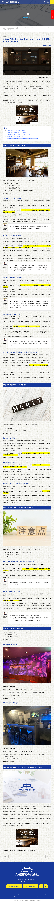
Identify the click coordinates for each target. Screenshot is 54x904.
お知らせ (33, 895)
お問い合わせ (39, 897)
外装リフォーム (28, 893)
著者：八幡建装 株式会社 (45, 45)
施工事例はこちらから (9, 698)
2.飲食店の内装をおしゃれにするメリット (18, 132)
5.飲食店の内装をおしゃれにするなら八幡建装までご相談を (22, 138)
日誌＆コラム (11, 28)
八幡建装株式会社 (10, 687)
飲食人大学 (33, 850)
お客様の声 (18, 895)
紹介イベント (26, 895)
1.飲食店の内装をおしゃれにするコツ (16, 130)
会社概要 (14, 897)
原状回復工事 (47, 893)
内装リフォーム (19, 893)
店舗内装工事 (11, 893)
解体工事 (6, 895)
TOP (4, 28)
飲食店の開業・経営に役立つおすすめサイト (17, 850)
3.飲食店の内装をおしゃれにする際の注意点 (18, 134)
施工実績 (12, 895)
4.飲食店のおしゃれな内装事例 (15, 136)
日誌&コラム (39, 895)
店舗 (17, 28)
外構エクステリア (38, 893)
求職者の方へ (47, 895)
